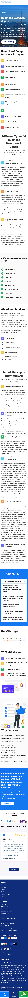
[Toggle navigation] (25, 2)
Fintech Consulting (9, 345)
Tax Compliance (9, 359)
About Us (3, 885)
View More (14, 869)
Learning (3, 887)
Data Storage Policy (6, 911)
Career (3, 889)
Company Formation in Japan (12, 347)
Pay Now (3, 904)
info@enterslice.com (7, 952)
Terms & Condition (6, 913)
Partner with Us (5, 894)
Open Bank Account (10, 342)
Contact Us (7, 803)
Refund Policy (5, 909)
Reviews (3, 892)
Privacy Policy (5, 906)
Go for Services (7, 41)
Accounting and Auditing (11, 356)
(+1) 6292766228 (6, 954)
